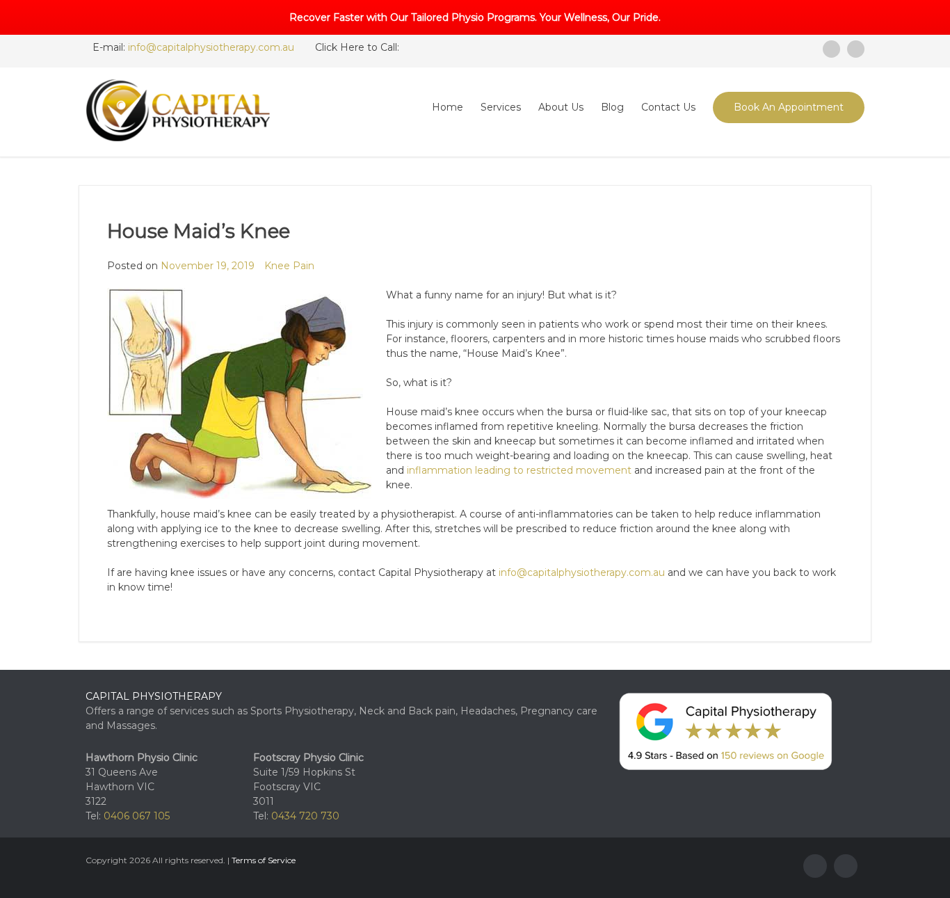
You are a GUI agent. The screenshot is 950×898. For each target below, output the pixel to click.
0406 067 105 (137, 816)
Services (501, 107)
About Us (560, 107)
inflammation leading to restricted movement (519, 470)
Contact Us (668, 107)
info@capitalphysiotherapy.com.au (211, 47)
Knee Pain (289, 265)
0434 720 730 (305, 816)
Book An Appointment (789, 107)
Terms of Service (264, 860)
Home (447, 107)
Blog (612, 107)
